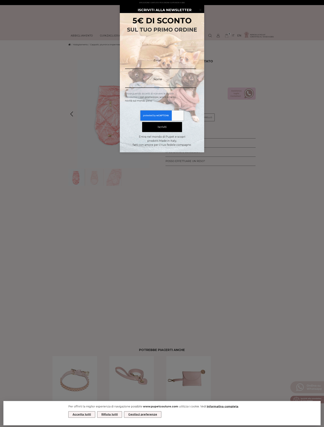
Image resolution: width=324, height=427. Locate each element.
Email (157, 60)
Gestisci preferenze (142, 414)
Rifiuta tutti (109, 414)
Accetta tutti (82, 414)
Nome (157, 79)
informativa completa (222, 406)
